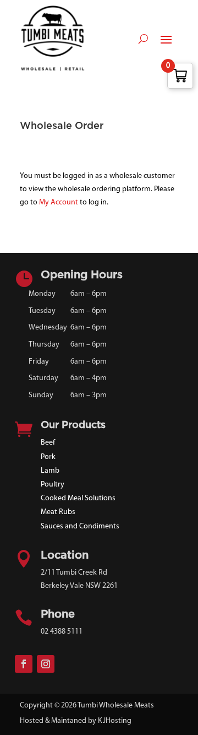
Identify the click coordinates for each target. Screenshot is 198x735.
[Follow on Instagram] (45, 664)
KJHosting (114, 721)
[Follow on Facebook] (23, 664)
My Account (58, 202)
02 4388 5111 (61, 632)
